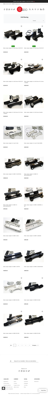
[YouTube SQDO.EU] (11, 9)
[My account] (32, 9)
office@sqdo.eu (17, 3)
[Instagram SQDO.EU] (7, 9)
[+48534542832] (3, 388)
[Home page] (22, 9)
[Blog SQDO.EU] (14, 9)
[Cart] (43, 9)
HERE (29, 1)
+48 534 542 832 (8, 3)
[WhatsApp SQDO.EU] (9, 9)
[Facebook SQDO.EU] (4, 9)
